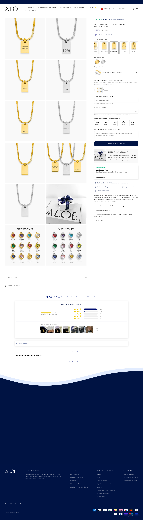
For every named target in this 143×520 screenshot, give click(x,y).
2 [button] (69, 351)
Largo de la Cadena (100, 67)
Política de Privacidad (131, 481)
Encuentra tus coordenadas (72, 7)
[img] (116, 167)
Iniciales (73, 481)
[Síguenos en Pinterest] (16, 503)
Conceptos (29, 7)
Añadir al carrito (116, 143)
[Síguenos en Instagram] (11, 503)
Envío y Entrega (102, 481)
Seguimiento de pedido (105, 484)
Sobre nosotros (129, 474)
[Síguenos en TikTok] (21, 503)
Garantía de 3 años (103, 493)
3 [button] (72, 351)
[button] (77, 309)
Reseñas (99, 487)
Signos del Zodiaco (76, 484)
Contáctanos (30, 10)
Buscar (99, 474)
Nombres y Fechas (76, 477)
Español (122, 9)
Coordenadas (74, 474)
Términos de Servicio (131, 477)
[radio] (104, 48)
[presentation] (96, 47)
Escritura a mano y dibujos (79, 487)
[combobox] (116, 72)
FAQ (98, 477)
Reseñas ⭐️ (92, 7)
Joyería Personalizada (47, 7)
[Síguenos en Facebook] (6, 503)
